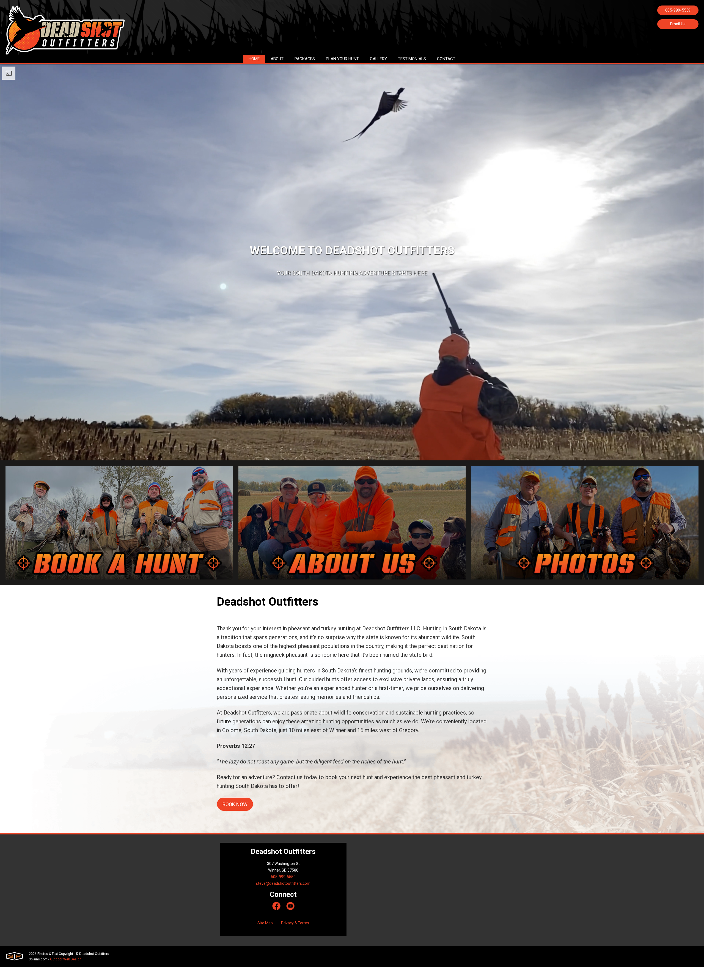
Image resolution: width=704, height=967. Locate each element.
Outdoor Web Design (65, 959)
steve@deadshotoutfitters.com (283, 883)
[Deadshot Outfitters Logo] (65, 30)
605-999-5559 (678, 10)
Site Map (265, 923)
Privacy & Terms (295, 923)
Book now (235, 804)
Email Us (678, 23)
